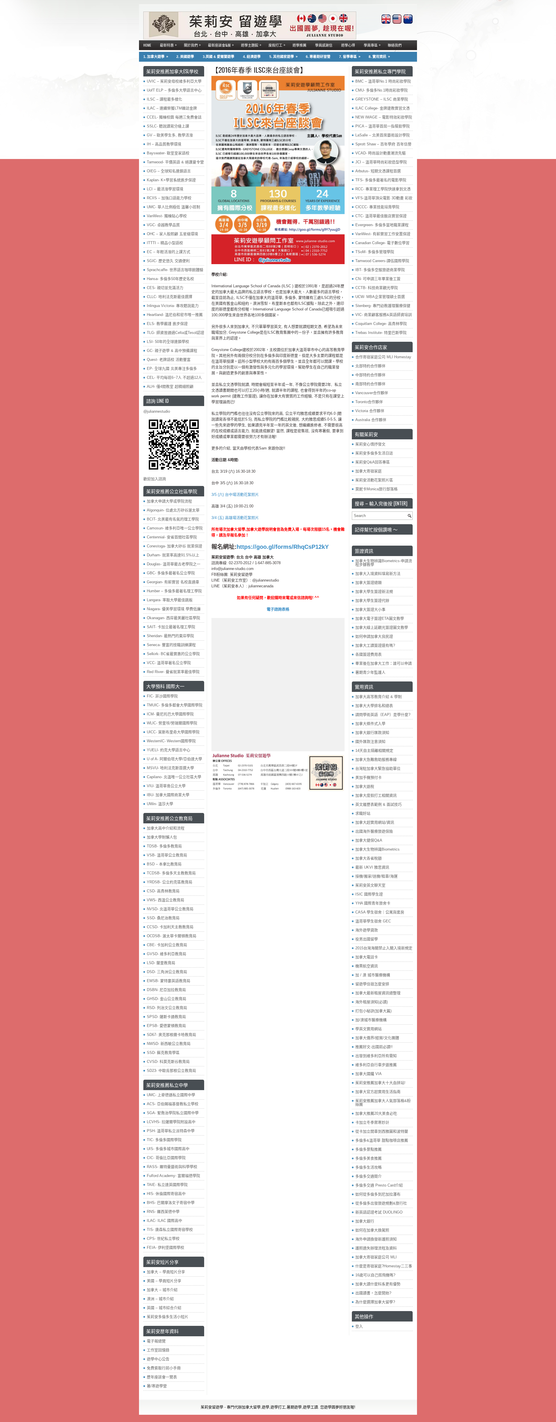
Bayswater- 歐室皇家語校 (168, 153)
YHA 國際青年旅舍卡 (372, 903)
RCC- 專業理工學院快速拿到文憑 (383, 189)
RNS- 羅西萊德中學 (163, 1211)
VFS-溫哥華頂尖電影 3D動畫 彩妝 (383, 198)
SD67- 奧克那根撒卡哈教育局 (171, 1034)
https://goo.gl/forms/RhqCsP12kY (283, 547)
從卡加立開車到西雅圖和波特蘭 (381, 1131)
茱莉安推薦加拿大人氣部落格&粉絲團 (383, 1103)
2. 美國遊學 (185, 57)
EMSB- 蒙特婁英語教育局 (168, 981)
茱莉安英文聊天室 (370, 885)
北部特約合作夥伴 (370, 366)
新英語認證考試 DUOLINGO (379, 1212)
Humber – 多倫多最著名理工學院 (174, 591)
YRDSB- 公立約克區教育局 (169, 882)
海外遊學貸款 (366, 930)
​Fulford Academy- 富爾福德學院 (173, 1176)
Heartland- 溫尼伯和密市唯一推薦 (175, 314)
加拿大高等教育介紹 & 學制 (378, 696)
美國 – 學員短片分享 (164, 1281)
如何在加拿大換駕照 (372, 1230)
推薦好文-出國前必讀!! (374, 1047)
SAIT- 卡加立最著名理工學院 (171, 627)
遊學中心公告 (158, 1359)
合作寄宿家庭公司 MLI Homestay (383, 357)
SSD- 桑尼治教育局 (163, 918)
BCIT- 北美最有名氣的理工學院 (173, 519)
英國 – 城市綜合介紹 (164, 1308)
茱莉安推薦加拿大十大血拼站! (380, 1083)
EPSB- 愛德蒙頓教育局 (166, 1025)
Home (147, 45)
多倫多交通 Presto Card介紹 (379, 1185)
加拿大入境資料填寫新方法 (377, 573)
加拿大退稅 (364, 786)
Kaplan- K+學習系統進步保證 (171, 180)
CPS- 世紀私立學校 (163, 1238)
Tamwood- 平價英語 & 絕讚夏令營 (175, 162)
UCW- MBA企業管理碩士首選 (380, 297)
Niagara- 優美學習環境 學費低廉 (174, 609)
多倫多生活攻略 (368, 1167)
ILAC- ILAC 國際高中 (164, 1220)
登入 (359, 1326)
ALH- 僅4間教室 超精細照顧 (170, 386)
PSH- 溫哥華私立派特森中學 (171, 1131)
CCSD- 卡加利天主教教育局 (170, 927)
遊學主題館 (251, 44)
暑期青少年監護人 (370, 672)
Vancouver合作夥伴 (371, 393)
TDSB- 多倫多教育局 (164, 846)
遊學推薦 (299, 45)
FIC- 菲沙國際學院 (162, 696)
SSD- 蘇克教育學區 (163, 1052)
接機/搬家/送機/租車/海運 (376, 876)
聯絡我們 (395, 45)
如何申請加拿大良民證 (374, 636)
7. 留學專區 (350, 56)
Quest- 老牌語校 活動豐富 (169, 359)
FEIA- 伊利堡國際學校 (165, 1247)
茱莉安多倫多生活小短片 (167, 1317)
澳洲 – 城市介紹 (160, 1299)
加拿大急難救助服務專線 (376, 759)
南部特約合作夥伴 (370, 384)
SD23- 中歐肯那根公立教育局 (171, 1070)
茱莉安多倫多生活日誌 (374, 453)
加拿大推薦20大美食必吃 (376, 1113)
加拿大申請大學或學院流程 (169, 501)
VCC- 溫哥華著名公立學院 (169, 663)
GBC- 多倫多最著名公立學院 (171, 573)
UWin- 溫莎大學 (160, 804)
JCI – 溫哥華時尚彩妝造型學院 (381, 162)
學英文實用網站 (368, 1029)
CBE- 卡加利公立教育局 (167, 945)
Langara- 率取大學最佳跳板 (170, 600)
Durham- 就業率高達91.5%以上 (173, 555)
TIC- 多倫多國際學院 (164, 1140)
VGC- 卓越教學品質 (163, 225)
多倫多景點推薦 (368, 1149)
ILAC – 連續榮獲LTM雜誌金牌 (172, 108)
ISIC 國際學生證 (369, 894)
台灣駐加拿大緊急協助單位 (377, 768)
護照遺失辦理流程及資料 (376, 1248)
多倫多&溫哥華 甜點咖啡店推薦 (381, 1140)
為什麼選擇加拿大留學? (375, 1302)
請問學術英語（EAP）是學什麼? (382, 714)
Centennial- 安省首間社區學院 (172, 537)
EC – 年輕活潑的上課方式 (168, 252)
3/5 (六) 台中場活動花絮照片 (235, 494)
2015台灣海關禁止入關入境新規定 (383, 948)
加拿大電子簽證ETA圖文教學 (379, 618)
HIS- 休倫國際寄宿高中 (166, 1193)
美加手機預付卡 (368, 777)
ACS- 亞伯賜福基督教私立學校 (172, 1104)
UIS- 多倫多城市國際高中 (168, 1149)
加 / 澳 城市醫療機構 (372, 975)
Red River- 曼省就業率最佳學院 (173, 672)
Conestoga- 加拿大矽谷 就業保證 (174, 546)
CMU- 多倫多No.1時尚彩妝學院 (381, 90)
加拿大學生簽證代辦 (372, 600)
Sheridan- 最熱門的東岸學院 (170, 636)
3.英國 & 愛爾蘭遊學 (218, 57)
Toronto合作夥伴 (369, 402)
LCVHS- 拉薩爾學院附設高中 (171, 1122)
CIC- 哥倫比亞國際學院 (166, 1158)
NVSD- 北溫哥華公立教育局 (170, 909)
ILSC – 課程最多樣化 (164, 99)
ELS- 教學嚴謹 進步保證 (167, 323)
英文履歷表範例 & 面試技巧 (378, 804)
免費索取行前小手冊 (164, 1368)
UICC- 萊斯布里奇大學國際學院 (173, 732)
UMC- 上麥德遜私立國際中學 (171, 1095)
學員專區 (372, 44)
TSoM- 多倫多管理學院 (374, 252)
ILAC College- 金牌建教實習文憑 (382, 108)
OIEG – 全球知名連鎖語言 (169, 171)
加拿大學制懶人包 (162, 837)
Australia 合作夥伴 (370, 420)
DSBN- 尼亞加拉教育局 (166, 990)
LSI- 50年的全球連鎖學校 (168, 341)
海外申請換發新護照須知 (376, 1239)
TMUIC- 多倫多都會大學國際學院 (174, 705)
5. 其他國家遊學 (283, 56)
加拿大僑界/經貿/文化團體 (377, 1038)
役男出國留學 (366, 939)
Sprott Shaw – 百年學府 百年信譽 (383, 144)
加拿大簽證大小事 (370, 609)
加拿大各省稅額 (368, 858)
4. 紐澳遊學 (252, 57)
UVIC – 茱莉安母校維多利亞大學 (174, 81)
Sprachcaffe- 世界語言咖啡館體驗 (175, 270)
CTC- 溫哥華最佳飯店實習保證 (381, 216)
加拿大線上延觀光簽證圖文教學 (381, 627)
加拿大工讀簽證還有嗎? (375, 645)
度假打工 (276, 44)
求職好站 (362, 813)
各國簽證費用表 (368, 654)
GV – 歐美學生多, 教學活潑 (170, 135)
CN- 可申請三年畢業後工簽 (377, 279)
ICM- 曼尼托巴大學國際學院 (170, 714)
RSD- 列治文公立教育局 (167, 1008)
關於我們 (192, 44)
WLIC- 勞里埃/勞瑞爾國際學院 (172, 723)
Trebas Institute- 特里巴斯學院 (381, 332)
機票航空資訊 (366, 966)
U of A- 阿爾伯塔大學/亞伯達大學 (174, 759)
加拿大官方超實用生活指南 (377, 1092)
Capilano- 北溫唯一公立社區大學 (174, 777)
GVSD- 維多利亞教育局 (166, 954)
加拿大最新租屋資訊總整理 (377, 993)
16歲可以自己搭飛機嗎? (375, 1275)
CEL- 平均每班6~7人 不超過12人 (174, 377)
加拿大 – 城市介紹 (162, 1290)
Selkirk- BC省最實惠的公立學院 (173, 654)
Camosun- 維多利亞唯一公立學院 (175, 528)
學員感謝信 (323, 45)
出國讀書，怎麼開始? (373, 1293)
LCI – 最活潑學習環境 (165, 189)
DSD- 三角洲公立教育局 (167, 972)
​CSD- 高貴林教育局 (163, 891)
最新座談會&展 (221, 44)
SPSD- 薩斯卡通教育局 (166, 1017)
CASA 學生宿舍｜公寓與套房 (379, 912)
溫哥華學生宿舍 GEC (373, 921)
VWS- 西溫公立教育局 (165, 900)
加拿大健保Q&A (368, 840)
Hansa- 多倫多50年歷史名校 (170, 279)
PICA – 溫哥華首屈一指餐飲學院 (382, 126)
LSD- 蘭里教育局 (161, 963)
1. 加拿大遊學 (155, 56)
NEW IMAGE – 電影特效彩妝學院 (383, 117)
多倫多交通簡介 (368, 1176)
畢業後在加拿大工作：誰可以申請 (383, 663)
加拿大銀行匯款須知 (372, 732)
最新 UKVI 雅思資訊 (372, 867)
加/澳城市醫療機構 (371, 1020)
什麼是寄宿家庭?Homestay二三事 (383, 1266)
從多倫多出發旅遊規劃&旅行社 (381, 1203)
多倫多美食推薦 (368, 1158)
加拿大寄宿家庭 (368, 471)
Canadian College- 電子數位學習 (382, 243)
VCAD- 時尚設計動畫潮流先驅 (380, 153)
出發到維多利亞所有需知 (376, 1056)
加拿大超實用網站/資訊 (374, 822)
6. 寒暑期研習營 (318, 57)
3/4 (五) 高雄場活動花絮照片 (235, 518)
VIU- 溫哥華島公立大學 (166, 786)
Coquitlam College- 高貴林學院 (381, 323)
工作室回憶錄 (158, 1350)
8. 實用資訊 (379, 56)
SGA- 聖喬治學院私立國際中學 (173, 1113)
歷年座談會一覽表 (162, 1377)
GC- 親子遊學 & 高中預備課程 (172, 350)
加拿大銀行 (364, 1221)
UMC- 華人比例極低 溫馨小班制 (173, 207)
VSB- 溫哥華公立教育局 (167, 855)
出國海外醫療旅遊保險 (374, 831)
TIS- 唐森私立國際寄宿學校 (170, 1229)
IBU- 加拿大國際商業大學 (168, 795)
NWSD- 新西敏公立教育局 (169, 1043)
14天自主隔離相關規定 (374, 750)
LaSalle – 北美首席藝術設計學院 (382, 135)
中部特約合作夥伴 (370, 375)
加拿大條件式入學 (370, 723)
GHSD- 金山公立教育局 (166, 999)
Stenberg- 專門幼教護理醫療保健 (382, 306)
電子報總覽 (156, 1341)
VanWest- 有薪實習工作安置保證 (382, 234)
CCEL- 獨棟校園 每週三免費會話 (174, 117)
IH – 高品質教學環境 (164, 144)
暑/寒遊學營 (157, 1386)
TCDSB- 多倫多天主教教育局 (171, 873)
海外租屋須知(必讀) (371, 1002)
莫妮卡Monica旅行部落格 (376, 489)
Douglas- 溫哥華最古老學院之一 (173, 564)
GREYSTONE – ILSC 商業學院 (381, 99)
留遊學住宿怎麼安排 (372, 984)
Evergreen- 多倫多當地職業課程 (382, 225)
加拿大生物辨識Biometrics (377, 849)
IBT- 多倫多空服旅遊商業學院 (380, 270)
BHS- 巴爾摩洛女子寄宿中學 (171, 1202)
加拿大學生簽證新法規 (374, 591)
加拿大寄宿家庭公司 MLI (376, 1257)
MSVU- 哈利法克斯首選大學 (170, 768)
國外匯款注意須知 (370, 741)
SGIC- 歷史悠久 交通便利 (168, 261)
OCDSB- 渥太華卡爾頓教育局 (171, 936)
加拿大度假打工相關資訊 (376, 795)
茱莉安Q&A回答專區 (372, 462)
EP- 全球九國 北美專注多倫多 (172, 368)
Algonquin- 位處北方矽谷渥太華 (173, 510)
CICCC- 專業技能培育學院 (377, 207)
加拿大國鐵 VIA (368, 1074)
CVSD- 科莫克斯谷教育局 (168, 1061)
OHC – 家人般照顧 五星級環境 (172, 234)
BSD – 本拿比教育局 (164, 864)
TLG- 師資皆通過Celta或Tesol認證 (175, 332)
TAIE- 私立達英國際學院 (167, 1184)
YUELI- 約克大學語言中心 (168, 750)
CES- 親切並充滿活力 (165, 288)
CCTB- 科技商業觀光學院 (376, 288)
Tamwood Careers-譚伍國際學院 (382, 261)
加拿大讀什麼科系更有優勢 (377, 1284)
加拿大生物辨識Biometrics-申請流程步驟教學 (383, 563)
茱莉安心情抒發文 (370, 444)
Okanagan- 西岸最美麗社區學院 (173, 618)
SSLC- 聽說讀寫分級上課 (168, 126)
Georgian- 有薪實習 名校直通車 (173, 582)
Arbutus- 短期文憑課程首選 (378, 171)
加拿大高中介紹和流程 (165, 828)
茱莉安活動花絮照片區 (374, 480)
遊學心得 (348, 45)
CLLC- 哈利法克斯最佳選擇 (169, 297)
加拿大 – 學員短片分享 (166, 1272)
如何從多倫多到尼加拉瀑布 (377, 1194)
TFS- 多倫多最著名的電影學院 (380, 180)
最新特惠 (168, 44)
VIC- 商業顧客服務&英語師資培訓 (383, 314)
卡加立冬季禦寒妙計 (372, 1122)
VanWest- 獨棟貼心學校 (167, 216)
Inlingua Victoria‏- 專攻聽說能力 (173, 306)
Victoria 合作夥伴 (369, 411)
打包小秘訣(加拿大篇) (373, 1011)
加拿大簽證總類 (368, 582)
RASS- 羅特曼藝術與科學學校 (172, 1167)
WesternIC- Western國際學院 (171, 741)
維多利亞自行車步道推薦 (376, 1065)
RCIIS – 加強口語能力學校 (169, 198)
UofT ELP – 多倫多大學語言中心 (174, 90)
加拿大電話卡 (366, 957)
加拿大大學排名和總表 (374, 705)
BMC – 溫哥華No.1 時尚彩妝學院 (383, 81)
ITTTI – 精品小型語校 (165, 243)
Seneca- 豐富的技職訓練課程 (171, 645)
